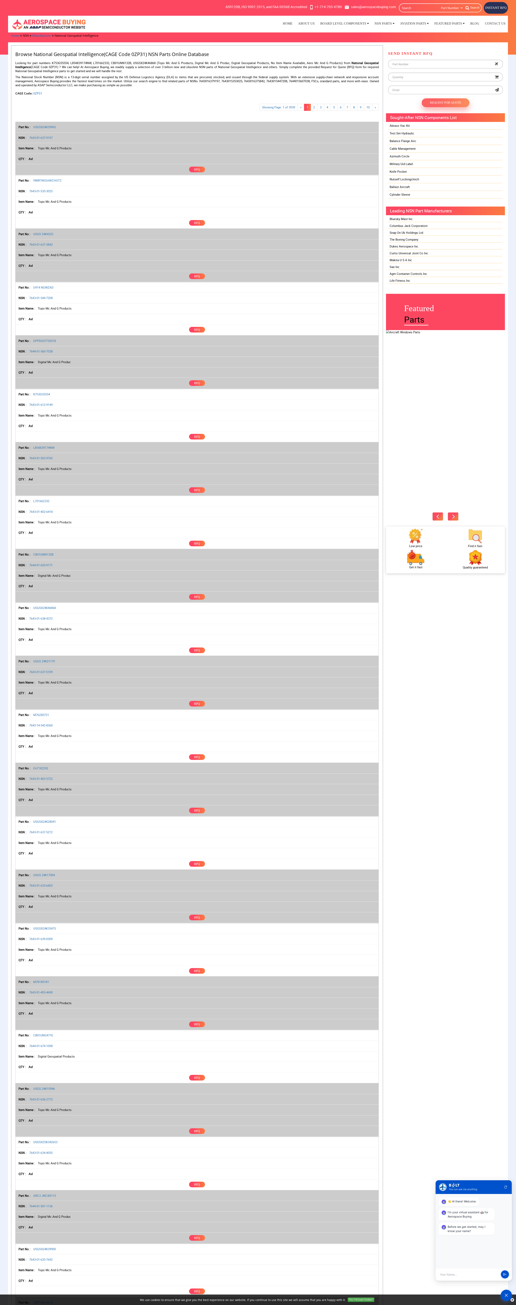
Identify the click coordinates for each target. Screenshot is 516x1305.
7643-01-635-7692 (41, 1259)
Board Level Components (343, 23)
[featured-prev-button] (438, 516)
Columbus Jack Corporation (409, 226)
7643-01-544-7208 (41, 298)
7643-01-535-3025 (41, 191)
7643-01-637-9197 (41, 138)
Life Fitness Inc (400, 280)
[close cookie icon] (512, 1300)
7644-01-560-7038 (41, 351)
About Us (306, 23)
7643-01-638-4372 (41, 618)
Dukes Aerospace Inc (404, 246)
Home (287, 23)
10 (368, 107)
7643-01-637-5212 (41, 832)
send (505, 1274)
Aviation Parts (413, 23)
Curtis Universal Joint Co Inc (409, 253)
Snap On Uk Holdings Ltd (406, 233)
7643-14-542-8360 (41, 725)
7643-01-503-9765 (41, 458)
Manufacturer (41, 35)
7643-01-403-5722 (41, 779)
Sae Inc (394, 267)
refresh (506, 1187)
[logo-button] (70, 24)
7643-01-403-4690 (41, 992)
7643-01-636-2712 (41, 1099)
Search (475, 7)
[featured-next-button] (453, 516)
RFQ (197, 169)
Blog (474, 23)
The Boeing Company (404, 239)
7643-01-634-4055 (41, 1153)
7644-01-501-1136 (41, 1206)
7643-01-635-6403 (41, 885)
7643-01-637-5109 (41, 672)
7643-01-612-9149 (41, 405)
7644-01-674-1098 (41, 1046)
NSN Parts (384, 23)
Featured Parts (448, 23)
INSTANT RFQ (496, 8)
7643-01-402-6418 (41, 512)
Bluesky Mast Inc (401, 219)
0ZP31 (37, 93)
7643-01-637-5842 (41, 244)
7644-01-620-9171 (41, 565)
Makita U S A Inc (401, 260)
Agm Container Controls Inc (408, 274)
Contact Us (495, 23)
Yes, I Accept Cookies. (361, 1299)
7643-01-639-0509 (41, 939)
